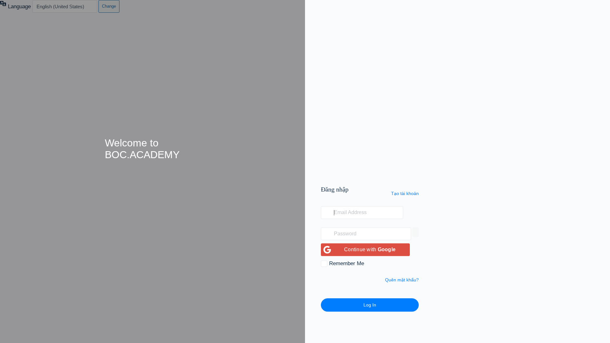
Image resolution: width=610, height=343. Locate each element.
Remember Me (346, 264)
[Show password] (415, 232)
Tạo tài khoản (405, 193)
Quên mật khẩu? (402, 280)
